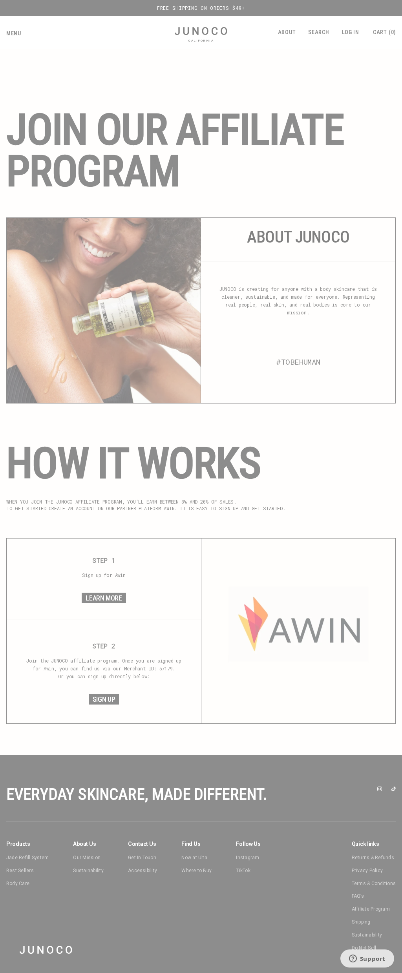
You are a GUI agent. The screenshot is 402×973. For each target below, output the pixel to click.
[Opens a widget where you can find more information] (367, 959)
